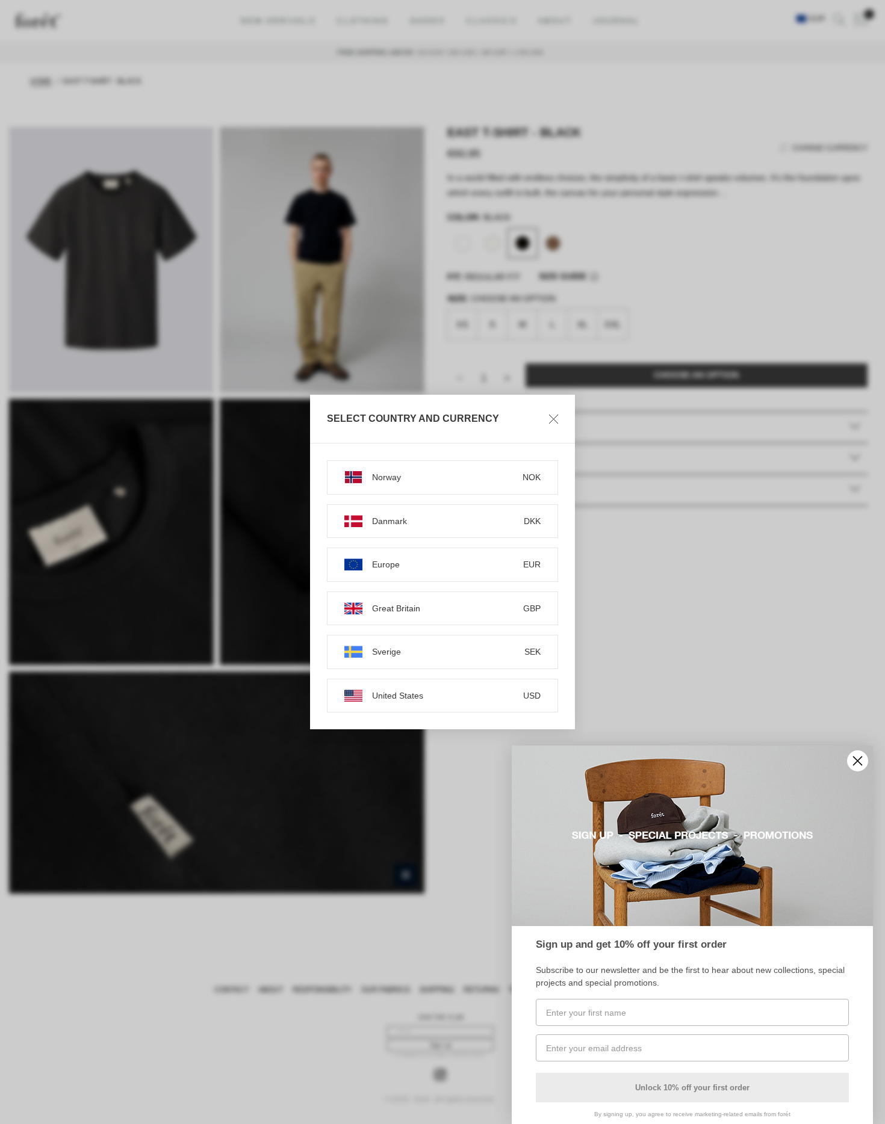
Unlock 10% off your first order (692, 1087)
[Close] (553, 419)
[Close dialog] (857, 760)
